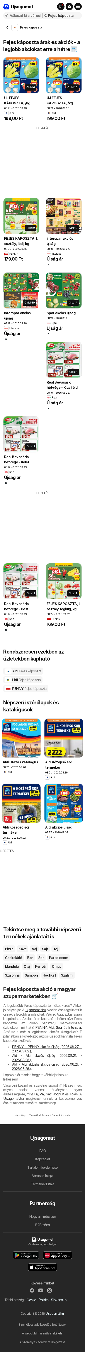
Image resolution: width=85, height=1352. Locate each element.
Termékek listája (42, 1184)
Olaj (27, 966)
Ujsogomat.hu (55, 1313)
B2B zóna (42, 1225)
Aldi (26, 671)
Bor (30, 958)
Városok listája (42, 1175)
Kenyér (41, 966)
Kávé (23, 949)
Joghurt (49, 975)
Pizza (9, 949)
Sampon (31, 975)
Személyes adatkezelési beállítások (42, 1324)
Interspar (74, 1027)
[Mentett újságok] (61, 6)
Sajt (45, 949)
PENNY (29, 688)
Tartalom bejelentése (42, 1167)
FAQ (42, 1150)
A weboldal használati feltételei (42, 1333)
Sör (41, 958)
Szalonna (12, 975)
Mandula (12, 966)
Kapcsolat (42, 1159)
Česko (31, 1300)
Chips (56, 966)
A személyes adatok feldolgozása (42, 1342)
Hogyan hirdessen (42, 1216)
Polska (44, 1300)
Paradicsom (58, 958)
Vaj (34, 949)
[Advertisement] (42, 160)
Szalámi (67, 975)
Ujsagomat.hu (36, 1010)
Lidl (26, 680)
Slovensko (58, 1300)
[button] (69, 6)
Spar (59, 1027)
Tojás (74, 1094)
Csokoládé (13, 958)
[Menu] (78, 6)
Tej (55, 949)
